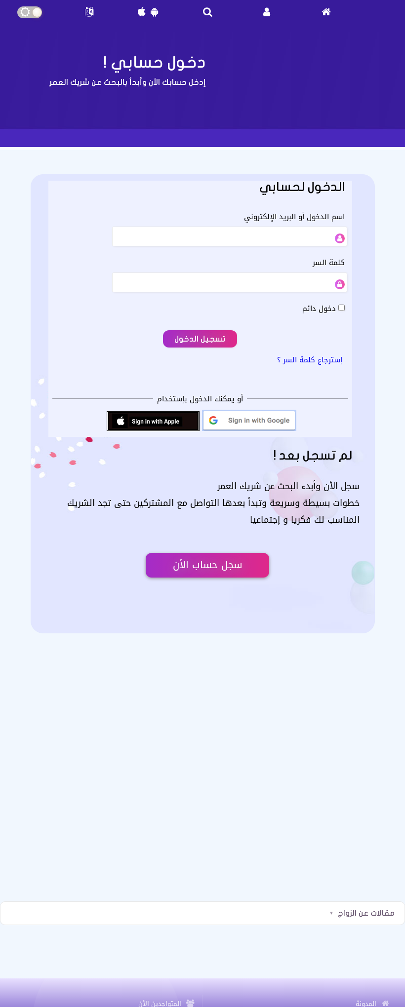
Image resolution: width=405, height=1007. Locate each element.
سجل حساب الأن (208, 565)
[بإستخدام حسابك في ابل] (153, 430)
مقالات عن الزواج (366, 913)
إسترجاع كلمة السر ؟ (309, 359)
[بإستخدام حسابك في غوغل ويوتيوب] (249, 430)
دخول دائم (320, 308)
